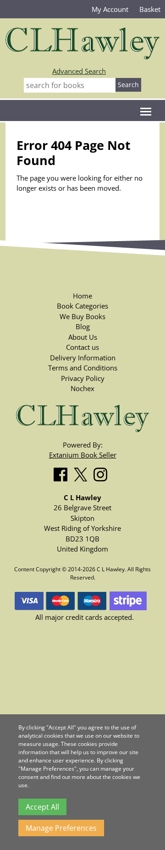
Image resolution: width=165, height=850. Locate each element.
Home (82, 295)
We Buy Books (82, 316)
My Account (110, 9)
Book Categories (82, 305)
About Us (82, 337)
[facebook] (63, 472)
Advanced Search (79, 71)
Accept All (42, 807)
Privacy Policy (82, 378)
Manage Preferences (61, 828)
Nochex (82, 388)
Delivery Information (83, 357)
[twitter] (83, 472)
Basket (149, 9)
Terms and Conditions (82, 367)
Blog (83, 326)
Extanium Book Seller (82, 454)
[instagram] (103, 472)
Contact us (82, 347)
